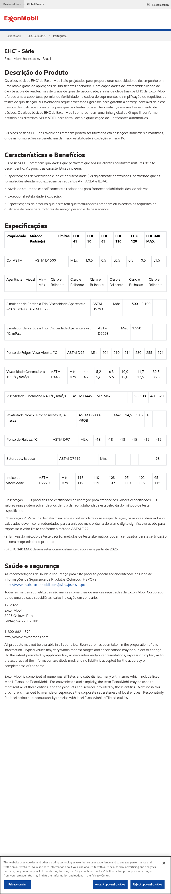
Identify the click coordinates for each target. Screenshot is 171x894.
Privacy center (17, 884)
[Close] (164, 863)
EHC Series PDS (37, 36)
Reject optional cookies (147, 884)
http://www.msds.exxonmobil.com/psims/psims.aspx (44, 584)
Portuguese (60, 36)
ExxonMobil (14, 36)
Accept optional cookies (110, 884)
